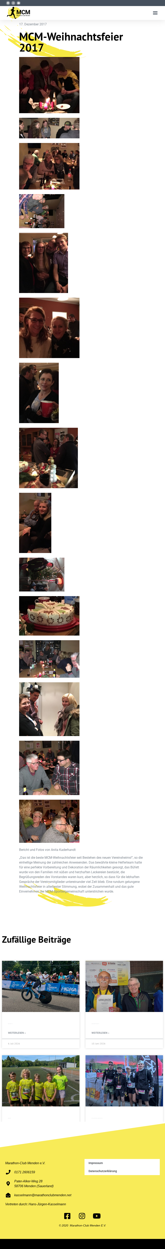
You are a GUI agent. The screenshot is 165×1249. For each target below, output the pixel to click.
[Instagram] (13, 3)
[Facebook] (8, 3)
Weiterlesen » (17, 1033)
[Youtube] (18, 3)
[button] (155, 13)
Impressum (96, 1163)
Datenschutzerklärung (103, 1171)
